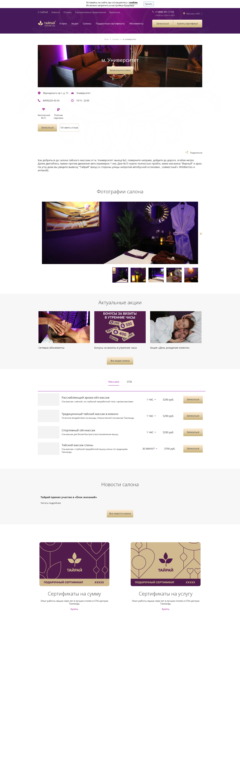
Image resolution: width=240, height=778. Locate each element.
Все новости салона (120, 513)
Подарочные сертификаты (110, 23)
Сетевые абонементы (51, 347)
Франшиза (114, 12)
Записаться (162, 23)
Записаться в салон (120, 70)
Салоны (87, 23)
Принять (148, 4)
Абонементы (136, 23)
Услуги (63, 23)
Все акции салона (120, 360)
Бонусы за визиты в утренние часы (115, 347)
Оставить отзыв (69, 127)
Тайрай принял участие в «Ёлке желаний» (69, 497)
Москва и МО (193, 13)
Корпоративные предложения (90, 12)
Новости (55, 12)
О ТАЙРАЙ (43, 12)
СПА (129, 381)
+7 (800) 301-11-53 (164, 12)
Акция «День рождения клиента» (170, 347)
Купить (74, 609)
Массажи (113, 381)
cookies (133, 2)
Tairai (106, 39)
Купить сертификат (187, 23)
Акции (74, 23)
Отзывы (67, 12)
